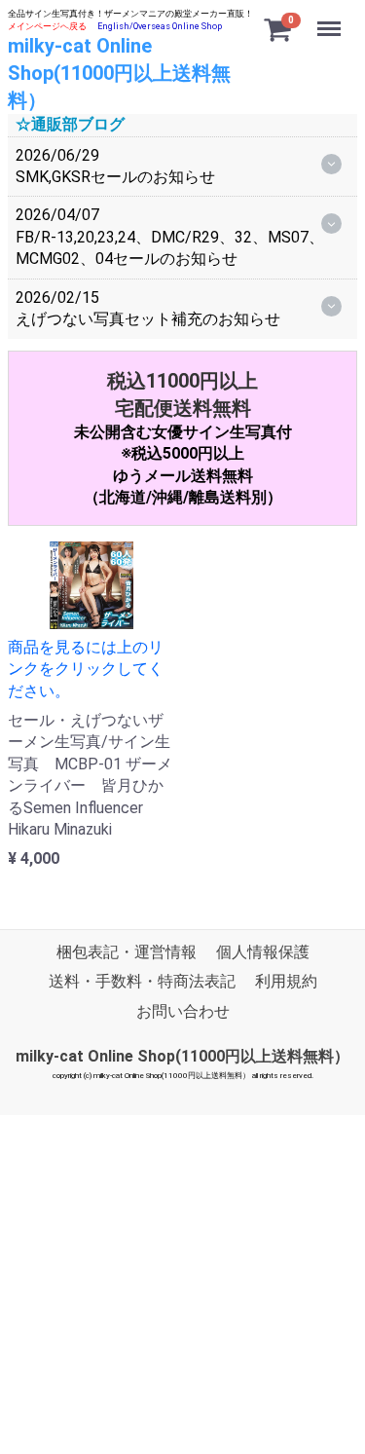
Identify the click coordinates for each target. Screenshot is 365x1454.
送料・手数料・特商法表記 (142, 981)
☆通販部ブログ (70, 124)
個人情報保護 (263, 952)
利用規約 (286, 981)
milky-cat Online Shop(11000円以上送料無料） (119, 73)
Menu (331, 18)
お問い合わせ (183, 1011)
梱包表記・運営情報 (126, 952)
